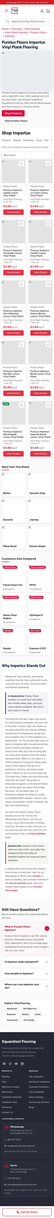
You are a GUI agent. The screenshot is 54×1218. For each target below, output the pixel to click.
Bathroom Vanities (10, 1087)
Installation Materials (12, 1097)
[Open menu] (6, 10)
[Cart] (48, 11)
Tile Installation (36, 1076)
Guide (39, 140)
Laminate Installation (39, 1087)
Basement (11, 1014)
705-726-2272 (14, 1178)
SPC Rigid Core (30, 1008)
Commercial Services (39, 1102)
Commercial (12, 1020)
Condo (38, 1014)
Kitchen (25, 1014)
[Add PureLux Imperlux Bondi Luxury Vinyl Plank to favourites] (48, 344)
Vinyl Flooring (32, 28)
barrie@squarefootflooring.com (22, 1184)
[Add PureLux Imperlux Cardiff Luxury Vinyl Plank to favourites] (48, 224)
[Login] (42, 11)
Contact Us (7, 1112)
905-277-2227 (14, 1139)
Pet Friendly (29, 1020)
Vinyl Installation (37, 1092)
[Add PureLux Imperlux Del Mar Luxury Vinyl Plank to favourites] (21, 344)
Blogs (31, 1107)
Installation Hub (9, 1102)
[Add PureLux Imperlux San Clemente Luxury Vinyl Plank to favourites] (21, 284)
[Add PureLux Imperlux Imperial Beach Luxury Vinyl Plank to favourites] (48, 405)
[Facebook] (4, 1063)
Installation (28, 140)
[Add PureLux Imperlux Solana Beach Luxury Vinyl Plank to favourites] (48, 284)
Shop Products (13, 113)
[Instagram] (10, 1063)
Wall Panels (7, 1092)
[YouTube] (16, 1063)
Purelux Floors (38, 32)
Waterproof (12, 1008)
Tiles (4, 1081)
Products (6, 140)
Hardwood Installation (39, 1081)
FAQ (46, 140)
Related (17, 140)
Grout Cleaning (36, 1097)
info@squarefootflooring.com (21, 1146)
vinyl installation (37, 833)
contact (36, 876)
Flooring (16, 28)
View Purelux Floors (16, 120)
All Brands (7, 1107)
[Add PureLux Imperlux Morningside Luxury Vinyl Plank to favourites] (21, 405)
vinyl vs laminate (17, 883)
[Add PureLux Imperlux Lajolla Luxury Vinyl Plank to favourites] (21, 163)
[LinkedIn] (22, 1063)
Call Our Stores (29, 1212)
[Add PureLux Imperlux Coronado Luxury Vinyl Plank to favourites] (21, 224)
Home (5, 28)
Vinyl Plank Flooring (16, 32)
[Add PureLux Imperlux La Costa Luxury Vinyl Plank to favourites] (48, 163)
